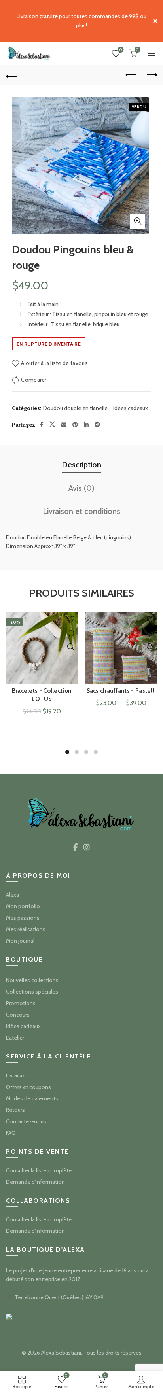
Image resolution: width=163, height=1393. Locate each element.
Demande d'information (35, 1181)
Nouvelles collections (32, 980)
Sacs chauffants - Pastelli (121, 690)
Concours (18, 1014)
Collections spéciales (32, 991)
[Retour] (12, 75)
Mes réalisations (25, 929)
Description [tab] (81, 464)
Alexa (12, 894)
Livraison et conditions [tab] (81, 511)
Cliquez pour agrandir (137, 221)
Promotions (21, 1003)
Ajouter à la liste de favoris (54, 363)
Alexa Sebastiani (61, 1352)
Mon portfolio (23, 906)
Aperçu (71, 647)
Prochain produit (151, 75)
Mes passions (23, 917)
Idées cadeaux (130, 408)
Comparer (33, 379)
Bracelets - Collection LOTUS (42, 695)
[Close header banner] (155, 21)
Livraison (17, 1075)
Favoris (120, 49)
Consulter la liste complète (39, 1170)
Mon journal (20, 940)
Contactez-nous (26, 1121)
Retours (15, 1109)
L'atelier (15, 1037)
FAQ (11, 1132)
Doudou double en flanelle (75, 408)
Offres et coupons (28, 1087)
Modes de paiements (32, 1098)
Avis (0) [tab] (81, 488)
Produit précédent (131, 75)
